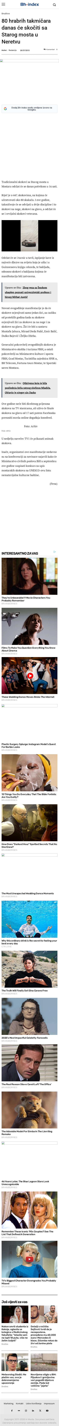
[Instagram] (26, 1410)
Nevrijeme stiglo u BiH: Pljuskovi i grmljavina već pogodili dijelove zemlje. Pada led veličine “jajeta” (43, 1380)
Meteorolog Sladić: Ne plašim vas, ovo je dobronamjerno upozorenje (14, 1378)
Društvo (6, 13)
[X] (40, 1410)
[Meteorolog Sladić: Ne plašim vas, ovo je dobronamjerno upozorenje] (15, 1362)
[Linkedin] (33, 1410)
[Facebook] (12, 1410)
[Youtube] (47, 1410)
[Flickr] (19, 1410)
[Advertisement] (29, 147)
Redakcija (13, 50)
